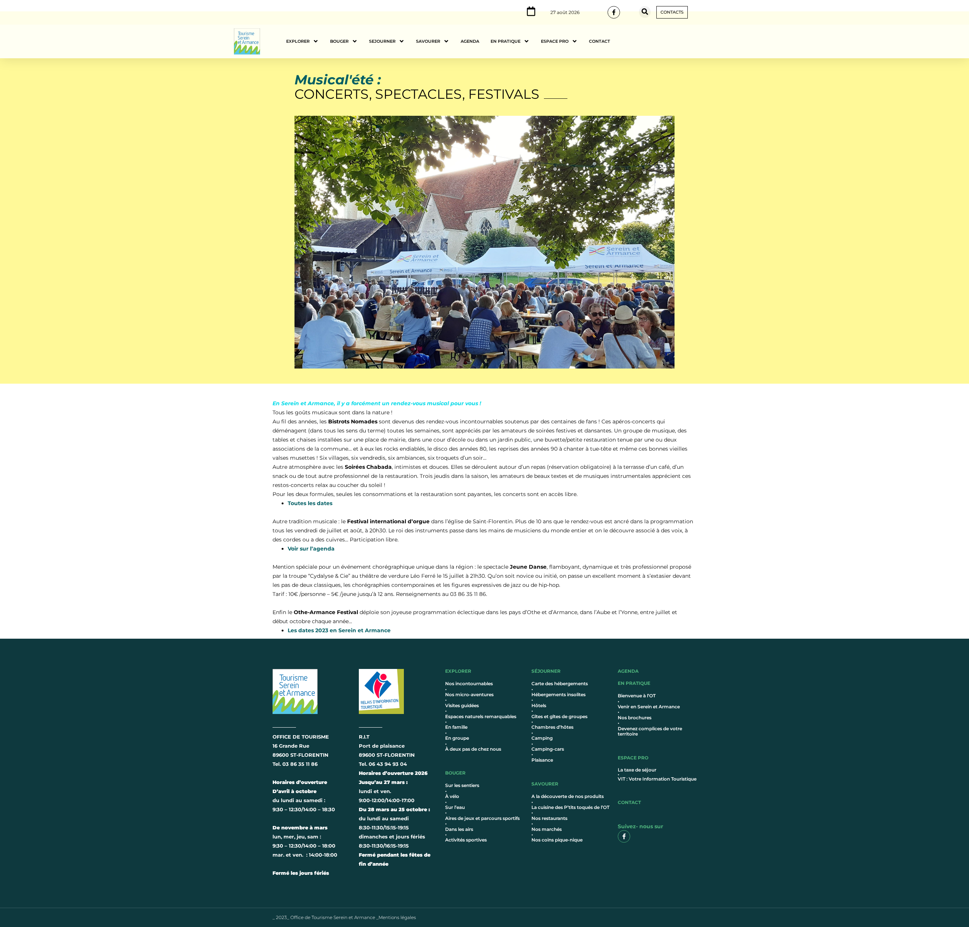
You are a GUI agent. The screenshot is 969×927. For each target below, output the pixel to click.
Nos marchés (546, 829)
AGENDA (628, 671)
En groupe (457, 738)
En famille (456, 727)
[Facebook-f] (614, 12)
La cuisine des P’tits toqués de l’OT (570, 807)
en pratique (634, 683)
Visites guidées (462, 705)
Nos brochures (634, 717)
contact (629, 802)
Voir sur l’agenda (311, 548)
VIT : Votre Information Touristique (657, 779)
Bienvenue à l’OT (637, 695)
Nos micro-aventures (469, 694)
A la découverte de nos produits (567, 796)
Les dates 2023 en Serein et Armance (339, 630)
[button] (645, 12)
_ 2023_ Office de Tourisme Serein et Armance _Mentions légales (344, 917)
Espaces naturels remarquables (480, 716)
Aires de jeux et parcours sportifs (482, 818)
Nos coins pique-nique (557, 840)
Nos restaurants (549, 818)
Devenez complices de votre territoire (650, 731)
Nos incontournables (469, 683)
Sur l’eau (455, 807)
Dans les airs (459, 829)
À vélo (452, 796)
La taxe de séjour (637, 770)
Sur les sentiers (462, 785)
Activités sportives (466, 840)
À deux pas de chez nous (473, 749)
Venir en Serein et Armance (649, 706)
